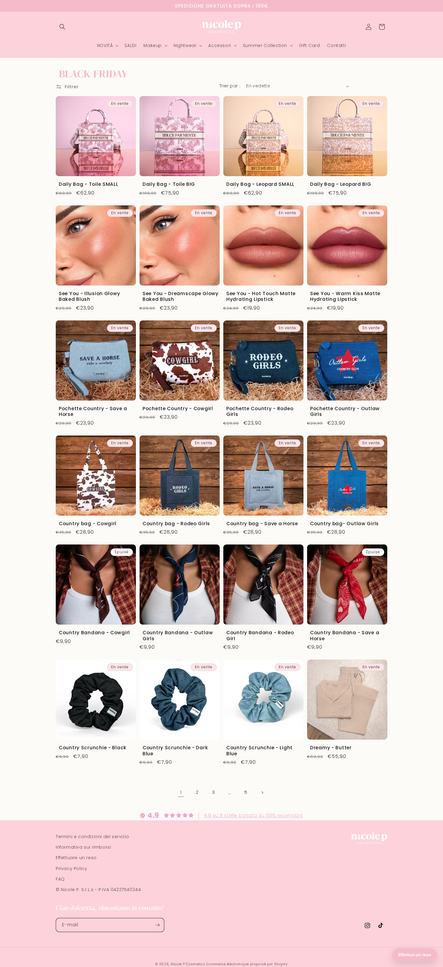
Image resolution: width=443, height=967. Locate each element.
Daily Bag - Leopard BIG (340, 184)
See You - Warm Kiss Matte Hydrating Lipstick (345, 296)
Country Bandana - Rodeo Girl (260, 635)
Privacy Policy (71, 868)
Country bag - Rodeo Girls (176, 523)
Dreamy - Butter (331, 747)
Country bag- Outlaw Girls (344, 523)
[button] (62, 26)
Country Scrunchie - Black (93, 747)
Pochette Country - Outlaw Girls (345, 411)
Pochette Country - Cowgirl (178, 408)
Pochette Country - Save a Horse (93, 411)
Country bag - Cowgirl (87, 523)
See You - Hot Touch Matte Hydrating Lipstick (261, 296)
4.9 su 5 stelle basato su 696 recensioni (253, 815)
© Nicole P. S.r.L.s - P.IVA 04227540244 (98, 890)
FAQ (60, 879)
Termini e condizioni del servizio (92, 837)
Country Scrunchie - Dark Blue (175, 750)
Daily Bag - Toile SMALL (88, 184)
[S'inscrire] (157, 925)
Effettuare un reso (76, 858)
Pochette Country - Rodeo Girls (259, 411)
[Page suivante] (262, 792)
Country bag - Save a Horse (262, 523)
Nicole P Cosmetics (188, 964)
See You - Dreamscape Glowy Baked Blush (180, 296)
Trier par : (229, 86)
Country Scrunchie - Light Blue (259, 750)
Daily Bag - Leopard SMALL (260, 184)
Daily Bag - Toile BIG (169, 184)
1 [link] (181, 792)
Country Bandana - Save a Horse (344, 635)
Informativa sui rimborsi (83, 847)
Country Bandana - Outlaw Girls (178, 635)
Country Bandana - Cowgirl (94, 632)
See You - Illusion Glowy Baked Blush (89, 296)
